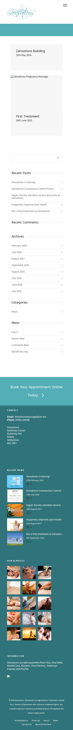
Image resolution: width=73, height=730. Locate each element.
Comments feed (20, 345)
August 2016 (18, 271)
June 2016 (17, 284)
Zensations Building (30, 51)
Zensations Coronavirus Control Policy (33, 189)
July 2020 (17, 252)
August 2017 (18, 258)
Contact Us (27, 724)
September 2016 (20, 265)
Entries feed (18, 338)
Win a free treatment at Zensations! (31, 211)
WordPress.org (20, 351)
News (15, 311)
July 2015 (17, 291)
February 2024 (19, 245)
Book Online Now (43, 724)
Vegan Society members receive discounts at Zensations (36, 197)
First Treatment (27, 116)
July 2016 (17, 278)
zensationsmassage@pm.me (30, 417)
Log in (15, 332)
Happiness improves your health (29, 204)
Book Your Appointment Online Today (36, 391)
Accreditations (21, 720)
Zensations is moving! (23, 182)
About (46, 720)
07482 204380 (22, 420)
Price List (36, 720)
